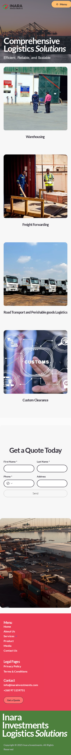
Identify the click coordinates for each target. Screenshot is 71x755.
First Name (10, 461)
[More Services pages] (16, 636)
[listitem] (36, 109)
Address (41, 476)
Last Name (43, 461)
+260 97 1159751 (14, 690)
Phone (8, 476)
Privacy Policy (12, 666)
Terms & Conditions (15, 671)
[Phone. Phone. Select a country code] (9, 483)
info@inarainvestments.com (21, 685)
